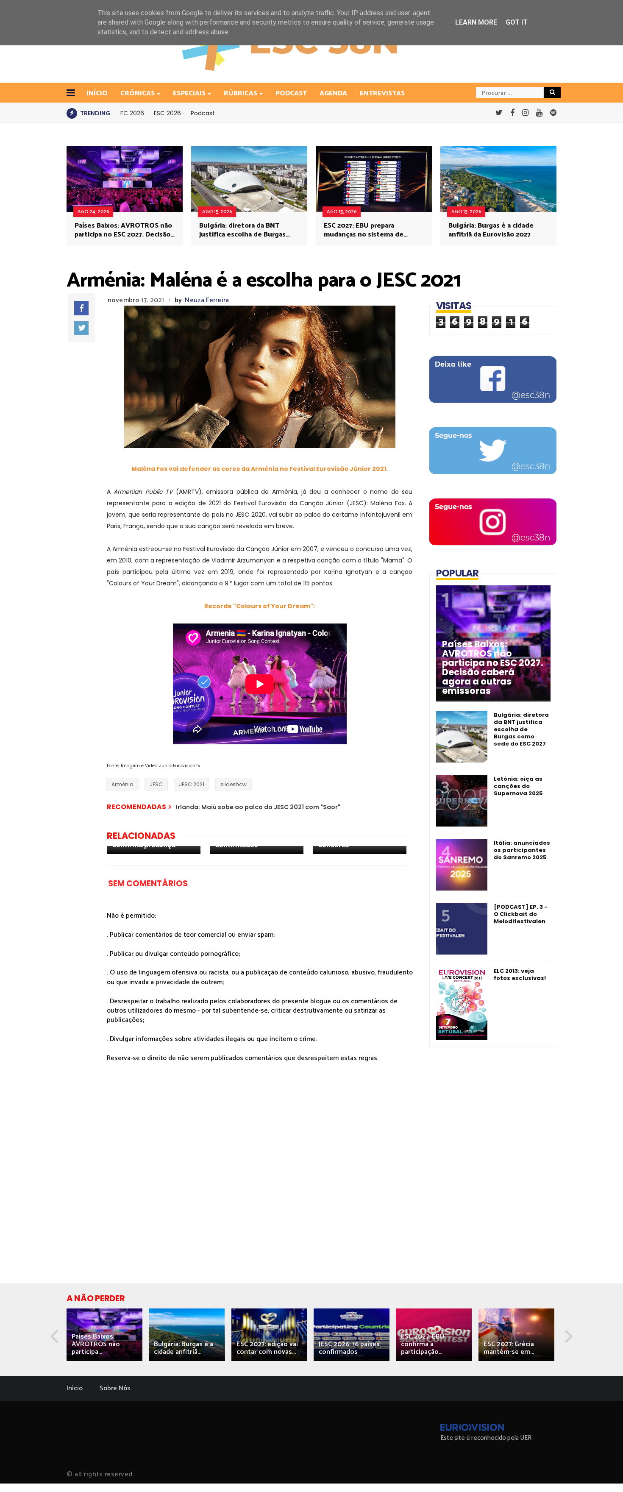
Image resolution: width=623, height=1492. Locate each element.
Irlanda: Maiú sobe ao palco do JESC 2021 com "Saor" (258, 807)
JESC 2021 (191, 784)
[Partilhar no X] (81, 328)
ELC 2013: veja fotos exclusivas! (520, 974)
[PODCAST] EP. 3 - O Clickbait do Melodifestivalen (521, 914)
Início (75, 1388)
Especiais (189, 93)
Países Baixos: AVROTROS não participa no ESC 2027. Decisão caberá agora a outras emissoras (123, 230)
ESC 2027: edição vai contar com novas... (267, 1348)
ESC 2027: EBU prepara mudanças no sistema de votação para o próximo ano (368, 230)
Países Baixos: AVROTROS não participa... (96, 1344)
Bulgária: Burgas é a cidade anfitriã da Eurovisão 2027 (491, 230)
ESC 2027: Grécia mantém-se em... (509, 1348)
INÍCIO (97, 93)
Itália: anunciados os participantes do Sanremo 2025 (522, 850)
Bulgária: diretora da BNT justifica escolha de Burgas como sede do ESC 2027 (242, 230)
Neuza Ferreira (207, 300)
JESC (156, 784)
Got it (517, 22)
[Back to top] (602, 1471)
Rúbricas (240, 93)
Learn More (476, 22)
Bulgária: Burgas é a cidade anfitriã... (183, 1348)
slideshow (233, 784)
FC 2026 (132, 113)
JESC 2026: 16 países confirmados (349, 1348)
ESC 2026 (167, 113)
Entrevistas (382, 93)
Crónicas (137, 93)
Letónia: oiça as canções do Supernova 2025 (518, 786)
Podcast (291, 93)
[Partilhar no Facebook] (81, 308)
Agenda (333, 93)
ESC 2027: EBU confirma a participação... (423, 1344)
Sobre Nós (115, 1388)
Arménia (122, 784)
